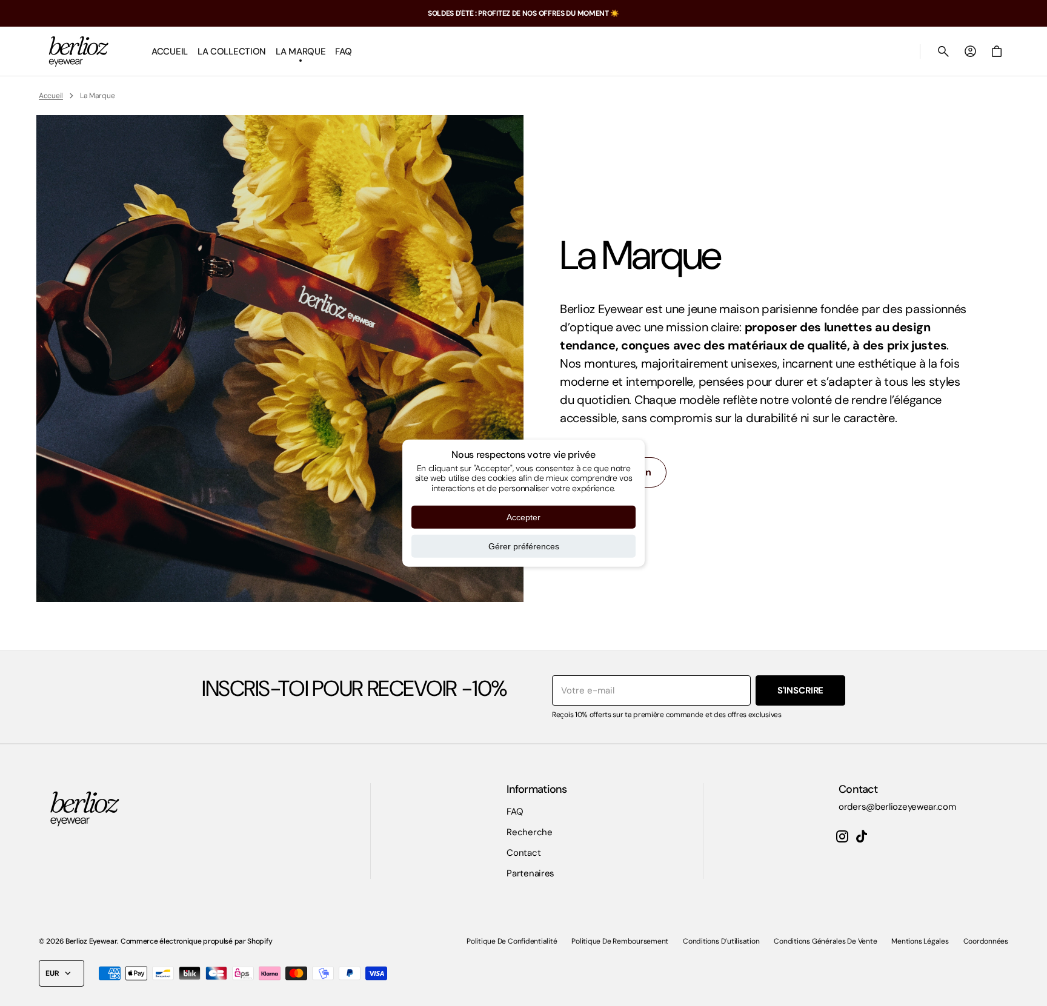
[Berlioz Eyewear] (78, 51)
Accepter (523, 517)
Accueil (51, 95)
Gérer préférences (523, 546)
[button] (943, 51)
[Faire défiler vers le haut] (1032, 991)
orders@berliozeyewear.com (897, 806)
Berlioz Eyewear (91, 941)
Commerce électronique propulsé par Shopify (196, 941)
